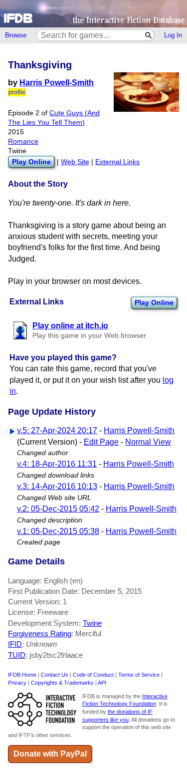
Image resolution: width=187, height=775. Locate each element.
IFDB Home (22, 675)
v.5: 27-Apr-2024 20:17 (57, 430)
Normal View (148, 442)
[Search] (149, 35)
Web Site (75, 162)
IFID (15, 644)
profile (16, 92)
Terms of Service (139, 675)
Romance (23, 141)
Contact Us (54, 675)
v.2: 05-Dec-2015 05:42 (58, 509)
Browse (15, 35)
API (102, 683)
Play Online (154, 302)
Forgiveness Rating (39, 633)
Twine (92, 623)
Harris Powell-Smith (56, 82)
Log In (173, 35)
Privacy (17, 683)
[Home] (93, 13)
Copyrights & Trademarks (62, 683)
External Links (117, 162)
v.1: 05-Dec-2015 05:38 (58, 531)
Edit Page (101, 442)
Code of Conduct (93, 675)
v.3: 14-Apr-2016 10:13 (57, 486)
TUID (16, 655)
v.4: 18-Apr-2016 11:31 (57, 464)
